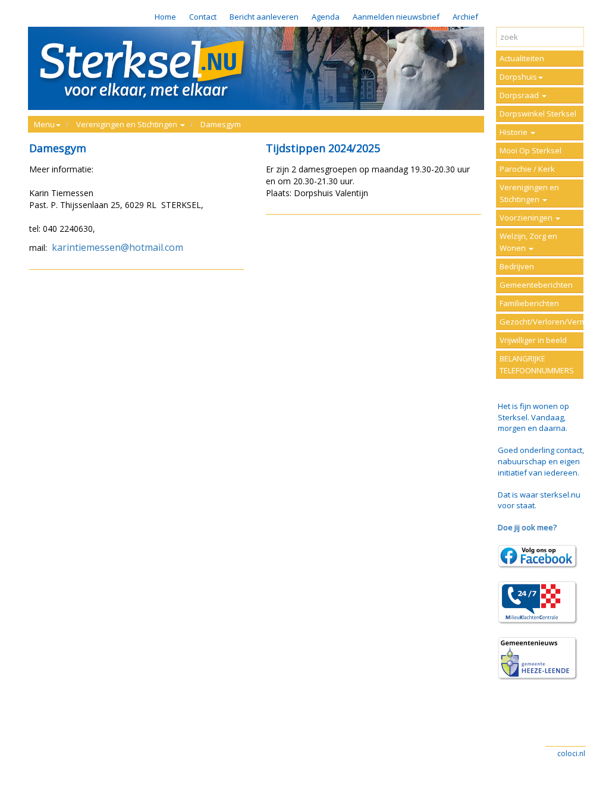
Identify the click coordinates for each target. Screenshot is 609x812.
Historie (514, 132)
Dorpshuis (518, 76)
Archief (465, 16)
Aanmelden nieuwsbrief (396, 16)
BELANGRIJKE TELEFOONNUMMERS (537, 364)
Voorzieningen (527, 217)
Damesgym (220, 124)
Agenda (326, 16)
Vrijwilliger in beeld (533, 340)
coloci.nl (571, 753)
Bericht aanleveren (264, 16)
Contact (202, 16)
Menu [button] (44, 124)
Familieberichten (529, 303)
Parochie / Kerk (527, 168)
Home (165, 16)
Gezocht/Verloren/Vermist (541, 321)
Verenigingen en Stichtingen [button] (127, 124)
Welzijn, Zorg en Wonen (528, 242)
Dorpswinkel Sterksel (538, 113)
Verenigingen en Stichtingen (529, 193)
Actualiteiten (522, 58)
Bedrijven (517, 266)
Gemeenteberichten (536, 284)
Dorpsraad (520, 95)
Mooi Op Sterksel (530, 150)
